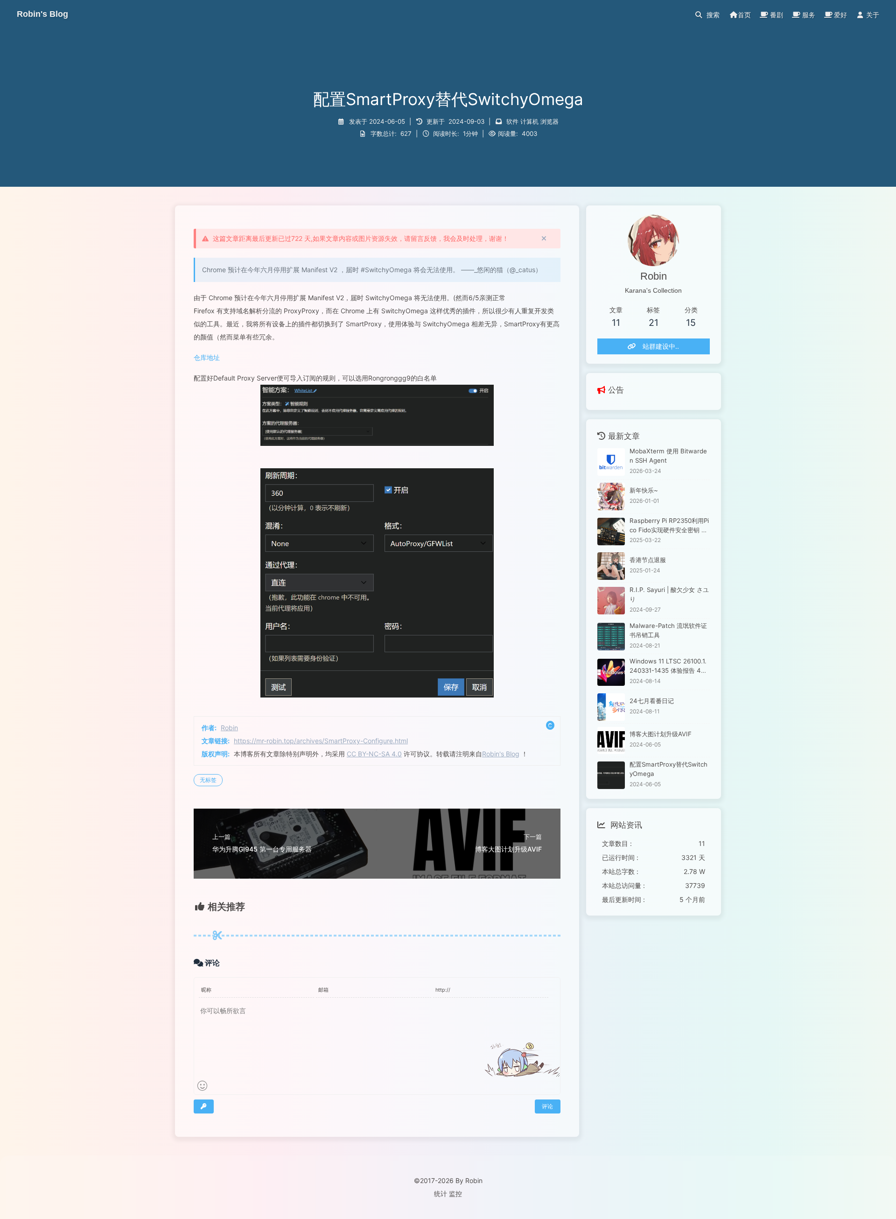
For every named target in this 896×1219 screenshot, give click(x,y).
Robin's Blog (500, 754)
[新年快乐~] (611, 496)
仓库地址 (207, 357)
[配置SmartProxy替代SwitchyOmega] (611, 775)
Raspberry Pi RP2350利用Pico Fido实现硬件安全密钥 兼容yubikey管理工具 (669, 526)
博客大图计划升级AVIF (661, 734)
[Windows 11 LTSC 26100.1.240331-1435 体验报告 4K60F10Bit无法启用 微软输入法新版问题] (611, 672)
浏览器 (549, 121)
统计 (440, 1194)
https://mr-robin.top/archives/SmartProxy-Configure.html (321, 741)
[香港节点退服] (611, 566)
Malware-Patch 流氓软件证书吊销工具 (668, 630)
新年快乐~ (644, 490)
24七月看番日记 (652, 701)
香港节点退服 (648, 560)
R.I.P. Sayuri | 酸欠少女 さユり (669, 594)
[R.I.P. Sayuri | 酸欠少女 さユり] (611, 600)
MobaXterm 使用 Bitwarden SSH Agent (668, 456)
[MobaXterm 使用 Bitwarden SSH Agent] (611, 462)
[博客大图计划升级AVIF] (611, 740)
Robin (229, 728)
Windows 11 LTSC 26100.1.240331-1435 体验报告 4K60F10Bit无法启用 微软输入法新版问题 (669, 667)
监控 (455, 1194)
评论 (547, 1106)
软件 (512, 121)
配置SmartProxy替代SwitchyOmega (668, 769)
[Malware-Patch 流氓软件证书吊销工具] (611, 636)
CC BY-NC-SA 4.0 (374, 754)
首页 (744, 15)
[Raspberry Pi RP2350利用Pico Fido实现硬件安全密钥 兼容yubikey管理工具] (611, 531)
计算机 (529, 121)
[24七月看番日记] (611, 707)
